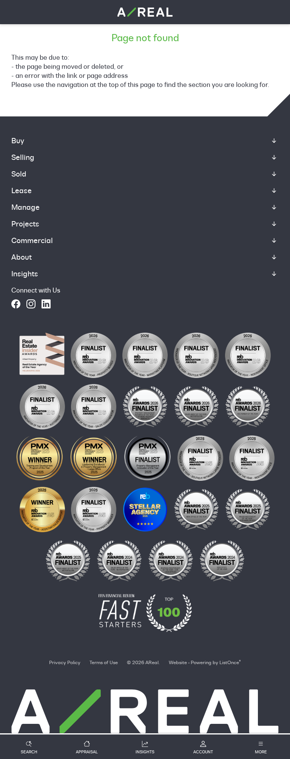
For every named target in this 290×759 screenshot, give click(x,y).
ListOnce (229, 662)
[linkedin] (46, 303)
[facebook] (15, 303)
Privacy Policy (64, 662)
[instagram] (30, 303)
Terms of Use (103, 662)
